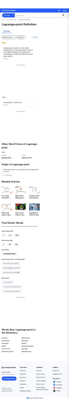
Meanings (7, 31)
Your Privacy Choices (36, 398)
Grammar (22, 381)
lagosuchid (5, 343)
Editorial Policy (40, 377)
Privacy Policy (40, 374)
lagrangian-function (7, 351)
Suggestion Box (57, 374)
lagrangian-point (26, 351)
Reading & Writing (25, 391)
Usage (22, 387)
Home (3, 19)
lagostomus (24, 340)
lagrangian (24, 349)
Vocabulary (23, 384)
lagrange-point (9, 254)
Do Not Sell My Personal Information (42, 388)
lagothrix (24, 343)
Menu (65, 10)
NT (10, 244)
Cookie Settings (41, 381)
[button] (59, 10)
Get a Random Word (9, 378)
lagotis (4, 346)
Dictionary (7, 15)
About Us (39, 371)
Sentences (23, 377)
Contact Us (56, 371)
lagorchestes (5, 340)
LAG (16, 235)
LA (10, 235)
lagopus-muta (25, 338)
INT (16, 244)
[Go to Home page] (9, 10)
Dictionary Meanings (11, 19)
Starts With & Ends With (10, 263)
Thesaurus (23, 374)
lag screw (4, 338)
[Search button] (64, 15)
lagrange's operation (27, 346)
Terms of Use (40, 384)
